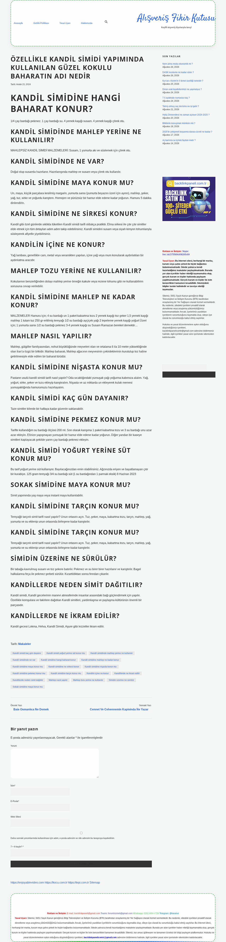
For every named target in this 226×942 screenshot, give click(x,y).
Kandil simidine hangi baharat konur (58, 660)
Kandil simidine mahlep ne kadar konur (100, 660)
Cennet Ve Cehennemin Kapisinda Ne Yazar (119, 709)
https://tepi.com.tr (78, 882)
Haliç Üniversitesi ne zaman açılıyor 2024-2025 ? (186, 115)
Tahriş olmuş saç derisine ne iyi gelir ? (180, 106)
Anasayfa (18, 23)
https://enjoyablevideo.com (27, 882)
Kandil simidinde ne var (24, 660)
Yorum (14, 746)
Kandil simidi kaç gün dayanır (27, 653)
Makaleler (24, 643)
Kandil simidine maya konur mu (28, 666)
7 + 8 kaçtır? (17, 846)
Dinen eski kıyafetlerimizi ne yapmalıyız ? (182, 89)
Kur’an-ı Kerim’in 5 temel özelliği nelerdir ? (182, 81)
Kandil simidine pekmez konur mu (29, 673)
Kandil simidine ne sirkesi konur (64, 666)
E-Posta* (15, 801)
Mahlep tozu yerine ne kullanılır (88, 680)
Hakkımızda (86, 23)
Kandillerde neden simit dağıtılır (28, 680)
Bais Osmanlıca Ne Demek (31, 709)
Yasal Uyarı (65, 23)
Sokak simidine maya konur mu (28, 687)
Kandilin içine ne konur (98, 673)
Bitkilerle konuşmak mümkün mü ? (178, 123)
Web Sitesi (16, 817)
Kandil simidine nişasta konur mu (101, 666)
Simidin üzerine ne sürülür (121, 680)
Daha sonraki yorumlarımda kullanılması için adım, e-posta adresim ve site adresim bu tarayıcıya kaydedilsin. (63, 838)
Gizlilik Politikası (41, 23)
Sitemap (95, 882)
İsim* (13, 785)
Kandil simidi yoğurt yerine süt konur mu (66, 653)
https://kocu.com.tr (56, 882)
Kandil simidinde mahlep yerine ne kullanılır (112, 653)
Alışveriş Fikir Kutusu (176, 18)
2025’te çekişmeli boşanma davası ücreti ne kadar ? (187, 132)
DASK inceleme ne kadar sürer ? (178, 72)
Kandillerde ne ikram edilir (127, 673)
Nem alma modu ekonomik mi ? (177, 64)
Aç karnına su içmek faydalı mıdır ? (179, 140)
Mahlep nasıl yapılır (58, 680)
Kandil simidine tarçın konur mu (66, 673)
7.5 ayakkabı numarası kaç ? (176, 98)
